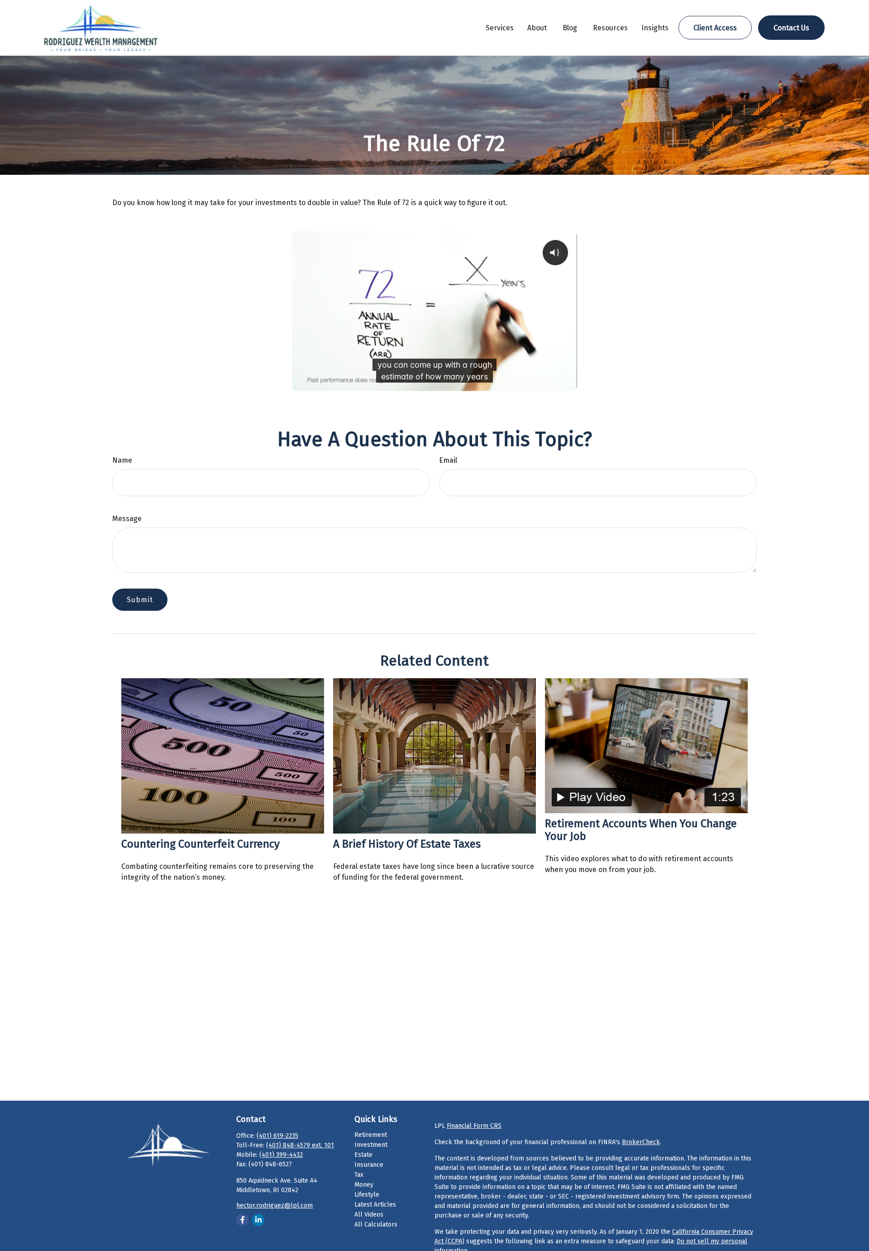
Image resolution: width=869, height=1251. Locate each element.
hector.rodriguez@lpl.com (274, 1205)
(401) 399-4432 (281, 1155)
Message (127, 518)
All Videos (368, 1214)
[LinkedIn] (258, 1220)
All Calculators (375, 1224)
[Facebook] (242, 1220)
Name (122, 460)
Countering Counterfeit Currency (200, 844)
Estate (363, 1155)
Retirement (370, 1135)
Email (448, 460)
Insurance (368, 1165)
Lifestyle (366, 1194)
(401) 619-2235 (277, 1136)
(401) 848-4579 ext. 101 (300, 1145)
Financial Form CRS (474, 1126)
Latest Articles (375, 1204)
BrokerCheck (641, 1142)
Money (363, 1185)
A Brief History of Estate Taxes (407, 844)
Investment (370, 1145)
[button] (499, 27)
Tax (358, 1175)
